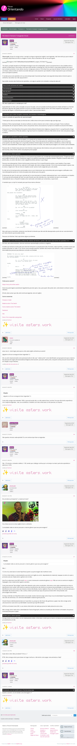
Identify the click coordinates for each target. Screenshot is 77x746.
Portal (36, 19)
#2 (74, 348)
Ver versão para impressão (8, 715)
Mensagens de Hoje (20, 23)
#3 (74, 387)
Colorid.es (9, 734)
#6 (74, 496)
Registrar (12, 19)
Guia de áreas (67, 731)
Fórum (42, 19)
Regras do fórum (68, 726)
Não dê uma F (7, 91)
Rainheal (9, 320)
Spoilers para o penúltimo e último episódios (15, 137)
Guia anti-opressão (44, 736)
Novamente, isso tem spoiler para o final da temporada (18, 690)
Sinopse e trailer (7, 300)
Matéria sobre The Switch (9, 303)
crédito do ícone (12, 533)
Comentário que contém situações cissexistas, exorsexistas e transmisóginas (24, 114)
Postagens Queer (54, 733)
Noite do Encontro (8, 98)
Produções (20, 29)
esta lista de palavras (11, 364)
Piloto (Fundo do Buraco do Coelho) (13, 85)
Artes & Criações (13, 29)
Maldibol (5, 94)
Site (3, 314)
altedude (13, 486)
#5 (74, 460)
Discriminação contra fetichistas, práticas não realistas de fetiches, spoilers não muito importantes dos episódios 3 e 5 (36, 241)
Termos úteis (43, 733)
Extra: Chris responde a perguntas (12, 317)
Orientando (5, 29)
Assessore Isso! (7, 101)
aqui (26, 580)
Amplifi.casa (53, 732)
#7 (74, 556)
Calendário (67, 19)
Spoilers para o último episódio (11, 154)
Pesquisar (48, 19)
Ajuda (74, 19)
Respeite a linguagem (42, 730)
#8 (74, 650)
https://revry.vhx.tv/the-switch (10, 284)
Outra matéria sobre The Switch (11, 307)
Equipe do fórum (34, 735)
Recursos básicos (44, 728)
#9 (74, 686)
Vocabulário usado (44, 735)
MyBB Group (19, 743)
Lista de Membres (57, 19)
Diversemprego (7, 88)
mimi (11, 338)
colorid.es (5, 533)
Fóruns (32, 728)
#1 (74, 53)
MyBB (8, 743)
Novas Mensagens (7, 23)
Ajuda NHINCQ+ (54, 730)
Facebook (5, 310)
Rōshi (68, 743)
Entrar (4, 19)
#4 (74, 434)
